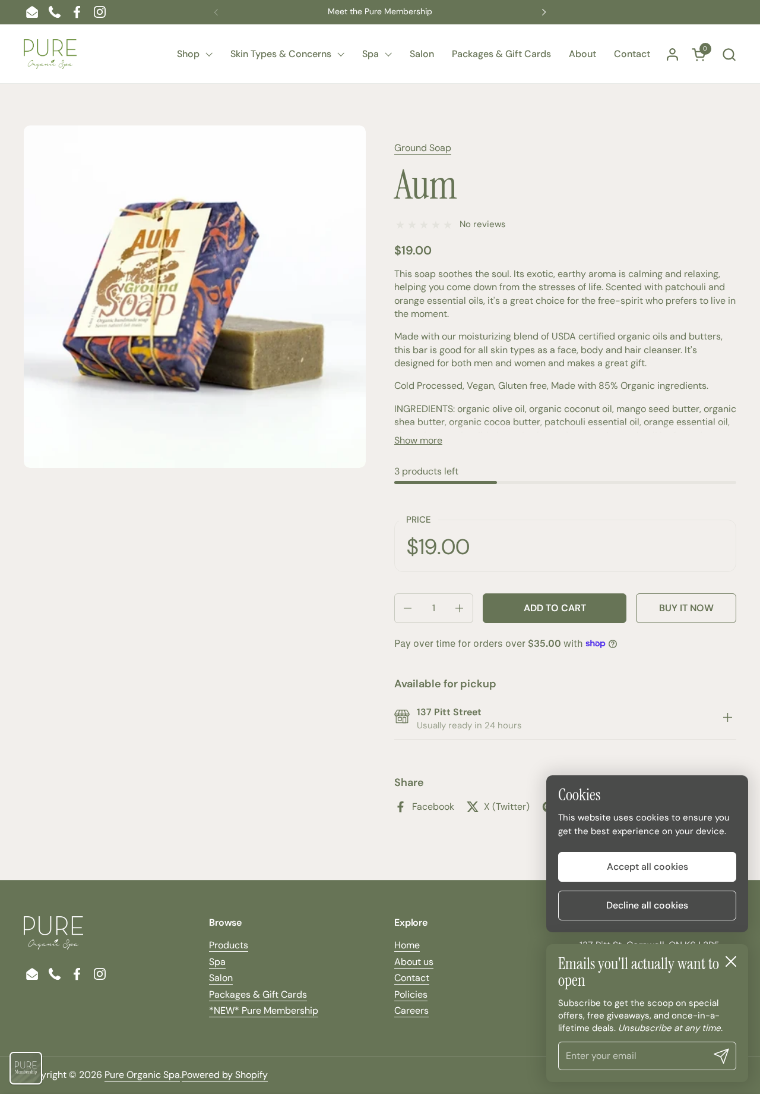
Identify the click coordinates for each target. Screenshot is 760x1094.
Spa (217, 961)
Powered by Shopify (225, 1074)
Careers (411, 1010)
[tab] (727, 719)
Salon (221, 978)
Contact (411, 978)
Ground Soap (422, 148)
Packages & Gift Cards (258, 994)
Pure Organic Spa (142, 1074)
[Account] (672, 54)
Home (407, 945)
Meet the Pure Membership (380, 11)
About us (413, 961)
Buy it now (686, 608)
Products (228, 945)
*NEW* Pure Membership (263, 1010)
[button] (728, 54)
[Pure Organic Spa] (50, 54)
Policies (411, 994)
